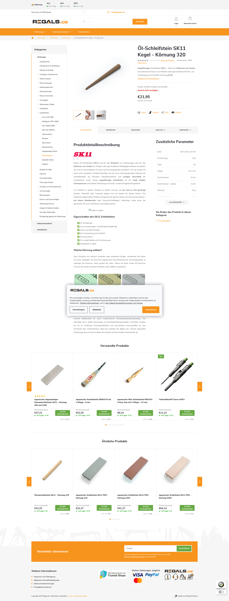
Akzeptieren (150, 309)
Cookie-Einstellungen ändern (77, 596)
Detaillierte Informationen (148, 78)
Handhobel (44, 108)
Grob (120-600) (48, 117)
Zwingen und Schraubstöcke (50, 187)
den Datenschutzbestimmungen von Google (124, 303)
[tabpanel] (52, 387)
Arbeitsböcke (44, 62)
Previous (29, 386)
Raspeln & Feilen (46, 169)
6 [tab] (116, 424)
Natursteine (46, 143)
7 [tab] (118, 424)
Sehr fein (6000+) (48, 130)
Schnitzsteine (47, 155)
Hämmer (43, 174)
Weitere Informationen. (89, 303)
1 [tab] (106, 424)
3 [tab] (110, 424)
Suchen (140, 21)
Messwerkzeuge (46, 83)
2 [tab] (108, 424)
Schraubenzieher (46, 178)
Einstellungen (79, 309)
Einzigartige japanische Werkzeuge (52, 216)
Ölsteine (45, 138)
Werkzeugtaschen (46, 87)
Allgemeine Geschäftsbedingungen (47, 580)
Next (199, 386)
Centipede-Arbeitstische (48, 74)
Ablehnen (97, 309)
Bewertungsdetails (167, 60)
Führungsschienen (46, 182)
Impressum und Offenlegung (41, 12)
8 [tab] (121, 424)
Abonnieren (184, 548)
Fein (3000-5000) (48, 126)
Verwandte (183, 130)
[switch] (221, 592)
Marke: (142, 63)
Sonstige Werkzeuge (47, 212)
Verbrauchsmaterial (44, 223)
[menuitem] (40, 32)
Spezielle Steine (48, 160)
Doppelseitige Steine (49, 151)
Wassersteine (47, 134)
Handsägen (44, 100)
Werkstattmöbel (46, 91)
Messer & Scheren (46, 96)
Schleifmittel (44, 113)
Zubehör (45, 164)
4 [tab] (112, 424)
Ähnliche (159, 130)
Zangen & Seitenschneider (49, 208)
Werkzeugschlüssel (47, 204)
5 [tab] (114, 424)
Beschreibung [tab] (86, 130)
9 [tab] (123, 424)
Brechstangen (45, 195)
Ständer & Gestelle (46, 70)
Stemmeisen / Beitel (47, 104)
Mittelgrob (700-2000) (50, 121)
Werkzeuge (41, 57)
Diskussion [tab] (135, 130)
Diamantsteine (47, 147)
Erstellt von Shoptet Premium (188, 596)
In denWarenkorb (62, 413)
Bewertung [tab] (110, 130)
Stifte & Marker (45, 79)
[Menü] (225, 581)
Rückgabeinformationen (43, 587)
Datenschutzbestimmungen (134, 557)
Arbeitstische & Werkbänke (50, 66)
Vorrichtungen (45, 191)
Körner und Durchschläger (49, 199)
